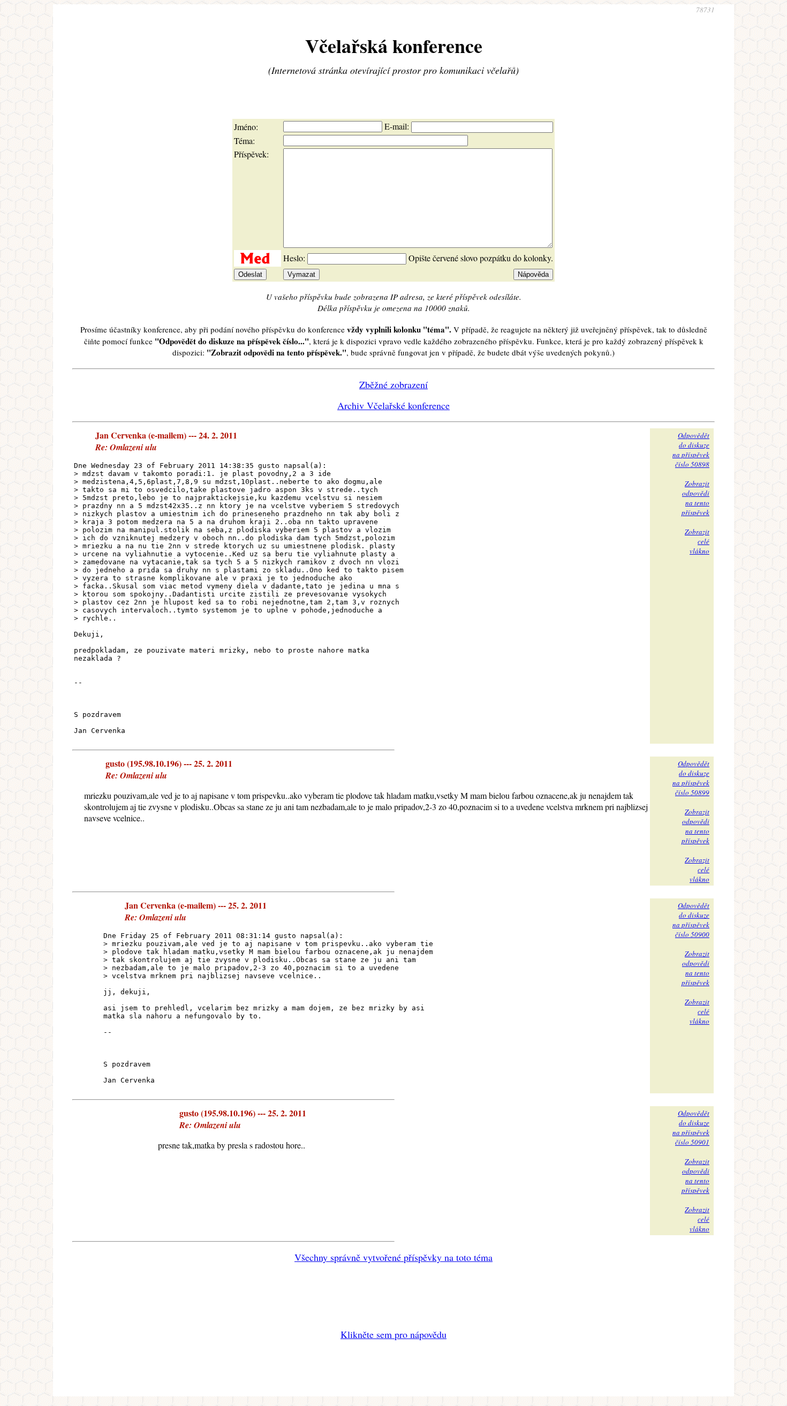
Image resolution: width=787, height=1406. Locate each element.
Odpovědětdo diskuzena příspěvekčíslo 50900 (690, 920)
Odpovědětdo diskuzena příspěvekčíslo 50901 (690, 1127)
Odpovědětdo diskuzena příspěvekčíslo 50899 (690, 778)
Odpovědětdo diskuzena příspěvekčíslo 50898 (690, 449)
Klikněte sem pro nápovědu (393, 1334)
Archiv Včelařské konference (393, 405)
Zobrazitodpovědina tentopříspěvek (695, 498)
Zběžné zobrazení (393, 384)
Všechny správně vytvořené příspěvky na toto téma (393, 1257)
